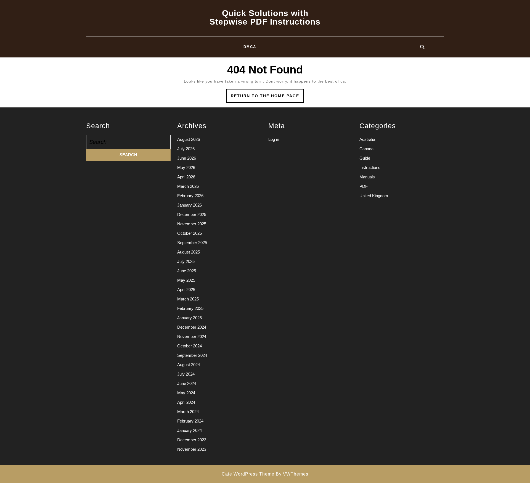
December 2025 (191, 214)
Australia (367, 139)
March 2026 (188, 186)
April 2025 (186, 289)
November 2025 (191, 223)
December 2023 (191, 439)
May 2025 (186, 280)
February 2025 (190, 308)
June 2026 (186, 158)
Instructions (369, 167)
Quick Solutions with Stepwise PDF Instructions (265, 17)
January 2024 (189, 430)
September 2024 (192, 355)
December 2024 (191, 327)
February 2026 (190, 195)
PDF (363, 186)
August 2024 (188, 364)
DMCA (249, 47)
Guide (364, 158)
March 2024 (188, 411)
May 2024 (186, 392)
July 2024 (186, 374)
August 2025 (188, 252)
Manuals (367, 177)
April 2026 (186, 177)
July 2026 (186, 148)
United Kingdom (373, 195)
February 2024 (190, 421)
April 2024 (186, 402)
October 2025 (189, 233)
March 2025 (188, 299)
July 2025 (186, 261)
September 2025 (192, 242)
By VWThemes (292, 474)
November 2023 (191, 449)
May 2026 (186, 167)
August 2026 (188, 139)
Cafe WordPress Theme (248, 474)
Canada (366, 148)
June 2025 (186, 270)
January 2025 (189, 317)
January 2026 (189, 205)
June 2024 (186, 383)
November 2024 (191, 336)
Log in (273, 139)
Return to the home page (267, 98)
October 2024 (189, 346)
